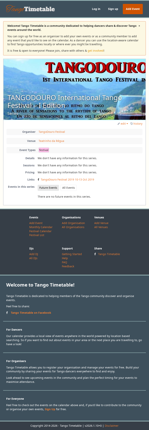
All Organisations (73, 227)
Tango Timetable (109, 254)
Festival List (36, 235)
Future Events (48, 187)
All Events (68, 187)
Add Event (133, 9)
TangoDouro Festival (52, 132)
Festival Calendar (40, 231)
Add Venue (101, 223)
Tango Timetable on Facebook (31, 312)
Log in (96, 9)
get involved (96, 50)
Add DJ (33, 254)
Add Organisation (73, 223)
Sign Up (50, 409)
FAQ (64, 262)
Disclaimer (112, 425)
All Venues (101, 227)
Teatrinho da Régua (51, 141)
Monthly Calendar (41, 227)
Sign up (113, 9)
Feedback (68, 266)
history (137, 123)
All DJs (33, 258)
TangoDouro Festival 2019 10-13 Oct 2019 (67, 179)
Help (65, 258)
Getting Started (72, 254)
